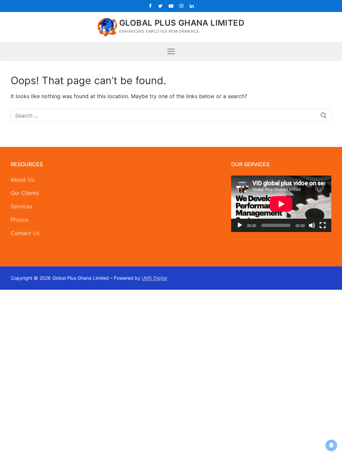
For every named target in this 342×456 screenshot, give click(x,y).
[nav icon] (171, 51)
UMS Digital (154, 278)
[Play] (239, 225)
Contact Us (25, 233)
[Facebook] (150, 6)
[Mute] (312, 225)
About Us (22, 179)
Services (21, 206)
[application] (281, 204)
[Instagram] (181, 6)
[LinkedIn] (192, 6)
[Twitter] (160, 6)
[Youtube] (171, 6)
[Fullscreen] (322, 225)
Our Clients (25, 193)
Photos (19, 219)
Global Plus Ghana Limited (181, 23)
